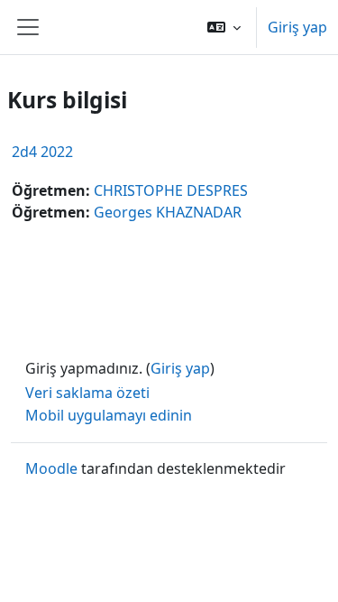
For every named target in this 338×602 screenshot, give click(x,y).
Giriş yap (297, 27)
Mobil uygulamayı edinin (108, 415)
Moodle (51, 468)
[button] (224, 27)
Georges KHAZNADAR (168, 212)
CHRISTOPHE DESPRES (171, 190)
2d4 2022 (42, 152)
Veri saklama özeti (87, 393)
